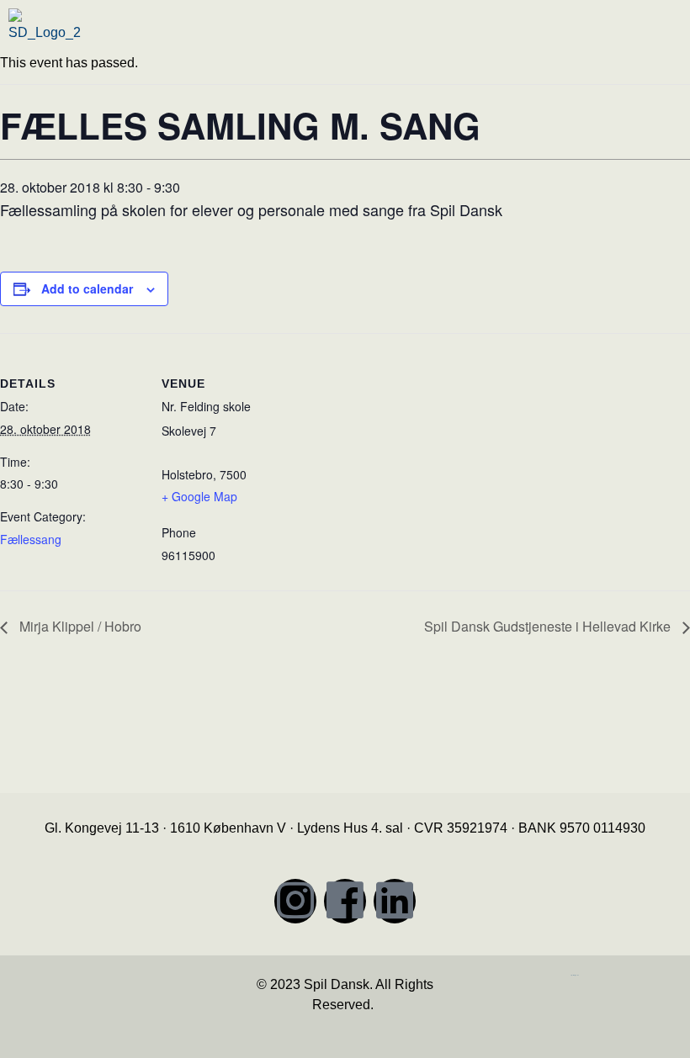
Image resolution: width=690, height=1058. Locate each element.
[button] (613, 37)
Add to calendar (87, 288)
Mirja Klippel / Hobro (78, 626)
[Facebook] (345, 901)
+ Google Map (199, 496)
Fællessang (30, 539)
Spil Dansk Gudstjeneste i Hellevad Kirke (549, 626)
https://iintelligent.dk (575, 975)
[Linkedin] (395, 901)
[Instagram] (295, 901)
